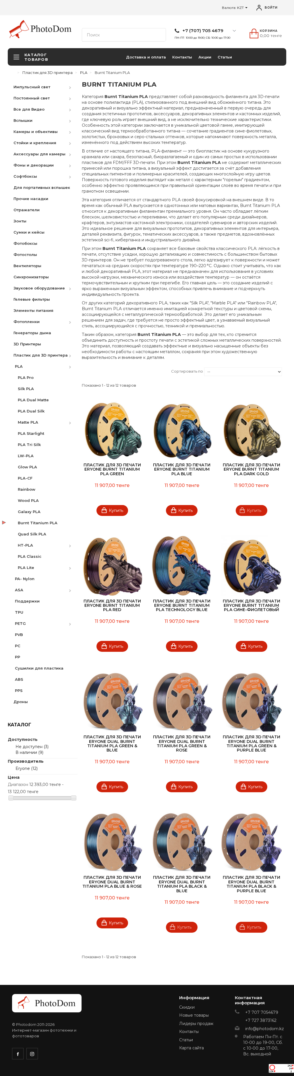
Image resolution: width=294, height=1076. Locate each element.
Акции (204, 57)
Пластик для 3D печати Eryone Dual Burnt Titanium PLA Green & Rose (181, 743)
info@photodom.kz (264, 1028)
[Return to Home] (13, 72)
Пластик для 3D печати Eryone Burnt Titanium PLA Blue (181, 469)
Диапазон (18, 784)
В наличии (29, 752)
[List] (95, 372)
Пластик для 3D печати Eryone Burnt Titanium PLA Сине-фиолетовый (251, 605)
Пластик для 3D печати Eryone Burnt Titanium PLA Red (112, 605)
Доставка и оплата (146, 57)
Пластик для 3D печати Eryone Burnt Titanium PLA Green (112, 469)
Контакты (182, 57)
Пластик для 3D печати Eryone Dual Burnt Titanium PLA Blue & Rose (112, 882)
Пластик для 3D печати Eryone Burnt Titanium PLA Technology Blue (181, 605)
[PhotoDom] (51, 29)
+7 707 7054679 (261, 1012)
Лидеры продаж (196, 1023)
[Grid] (86, 372)
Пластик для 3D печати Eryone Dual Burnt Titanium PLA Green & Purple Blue (251, 743)
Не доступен (32, 746)
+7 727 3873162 (260, 1020)
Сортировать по (187, 371)
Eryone (27, 768)
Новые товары (194, 1015)
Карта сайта (191, 1047)
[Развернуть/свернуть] (73, 86)
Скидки (187, 1007)
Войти (271, 7)
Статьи (225, 57)
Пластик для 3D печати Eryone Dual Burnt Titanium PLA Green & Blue (112, 743)
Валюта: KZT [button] (233, 7)
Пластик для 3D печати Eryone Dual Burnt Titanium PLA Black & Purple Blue (251, 884)
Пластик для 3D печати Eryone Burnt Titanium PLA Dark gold (251, 469)
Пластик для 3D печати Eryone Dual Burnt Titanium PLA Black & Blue (181, 884)
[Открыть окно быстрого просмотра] (135, 406)
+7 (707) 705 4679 (202, 30)
